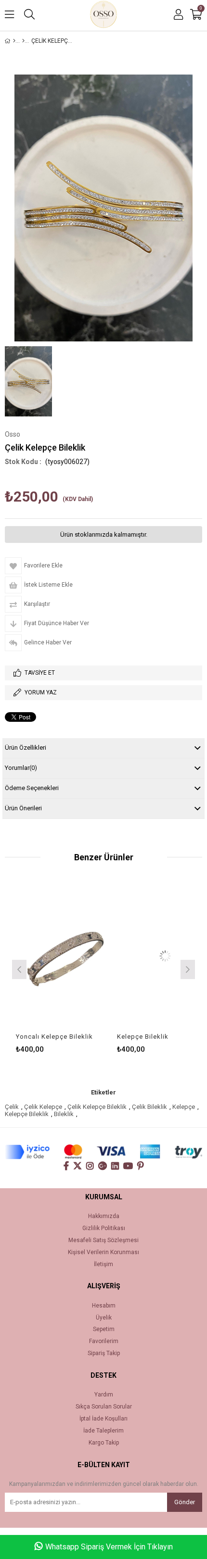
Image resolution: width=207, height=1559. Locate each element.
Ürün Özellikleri (25, 747)
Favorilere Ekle (53, 955)
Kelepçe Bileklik (132, 1036)
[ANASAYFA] (14, 40)
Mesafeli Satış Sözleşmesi (103, 1240)
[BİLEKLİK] (23, 40)
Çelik (12, 1106)
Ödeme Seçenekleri (32, 788)
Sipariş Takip (104, 1353)
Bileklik (64, 1114)
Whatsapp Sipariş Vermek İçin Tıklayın (109, 1546)
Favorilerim (103, 1341)
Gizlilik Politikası (103, 1228)
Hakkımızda (103, 1216)
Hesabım (104, 1306)
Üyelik (104, 1318)
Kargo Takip (104, 1443)
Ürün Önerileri (23, 808)
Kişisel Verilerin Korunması (103, 1252)
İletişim (103, 1264)
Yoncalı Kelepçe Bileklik (43, 1036)
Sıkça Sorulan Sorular (104, 1407)
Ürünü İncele (73, 955)
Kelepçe (183, 1106)
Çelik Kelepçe (43, 1106)
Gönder (184, 1502)
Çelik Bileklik (149, 1106)
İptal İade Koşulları (103, 1419)
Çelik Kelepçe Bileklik (97, 1106)
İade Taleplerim (103, 1431)
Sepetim (104, 1329)
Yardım (103, 1395)
